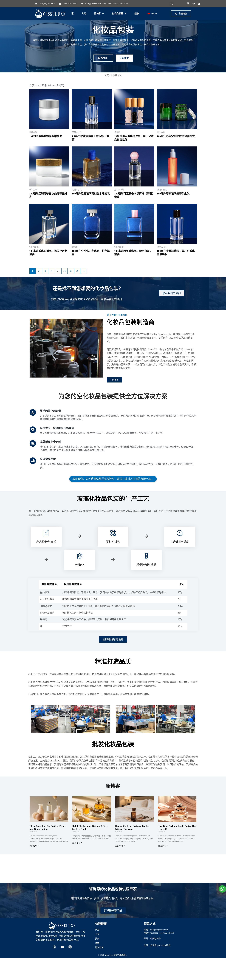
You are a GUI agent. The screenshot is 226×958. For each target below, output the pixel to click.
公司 (84, 13)
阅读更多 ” (34, 846)
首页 (106, 75)
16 (64, 271)
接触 (136, 13)
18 (77, 271)
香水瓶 (97, 13)
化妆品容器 (117, 13)
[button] (172, 4)
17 (71, 271)
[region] (34, 939)
